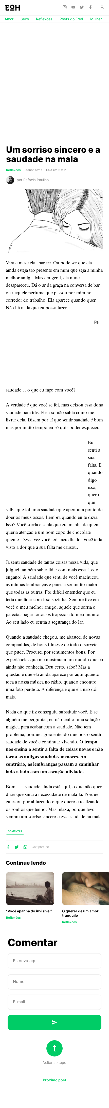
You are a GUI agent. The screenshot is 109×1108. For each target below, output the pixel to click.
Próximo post (54, 1080)
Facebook (91, 7)
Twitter (83, 7)
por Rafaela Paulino (33, 180)
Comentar (15, 831)
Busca (100, 7)
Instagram (65, 7)
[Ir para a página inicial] (12, 7)
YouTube (74, 7)
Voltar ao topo (54, 1062)
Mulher (96, 19)
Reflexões (44, 19)
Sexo (25, 19)
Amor (9, 19)
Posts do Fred (71, 19)
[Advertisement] (54, 83)
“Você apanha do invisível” (29, 911)
